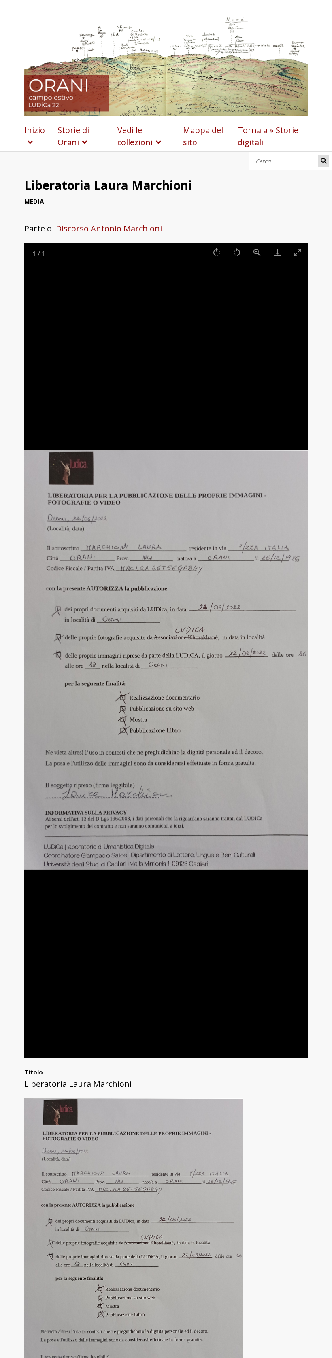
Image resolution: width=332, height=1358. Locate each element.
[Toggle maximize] (297, 252)
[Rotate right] (216, 252)
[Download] (277, 252)
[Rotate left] (237, 252)
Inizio (34, 130)
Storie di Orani (73, 136)
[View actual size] (257, 252)
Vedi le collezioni (135, 136)
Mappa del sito (203, 136)
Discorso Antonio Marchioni (109, 228)
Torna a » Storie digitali (268, 136)
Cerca (324, 161)
